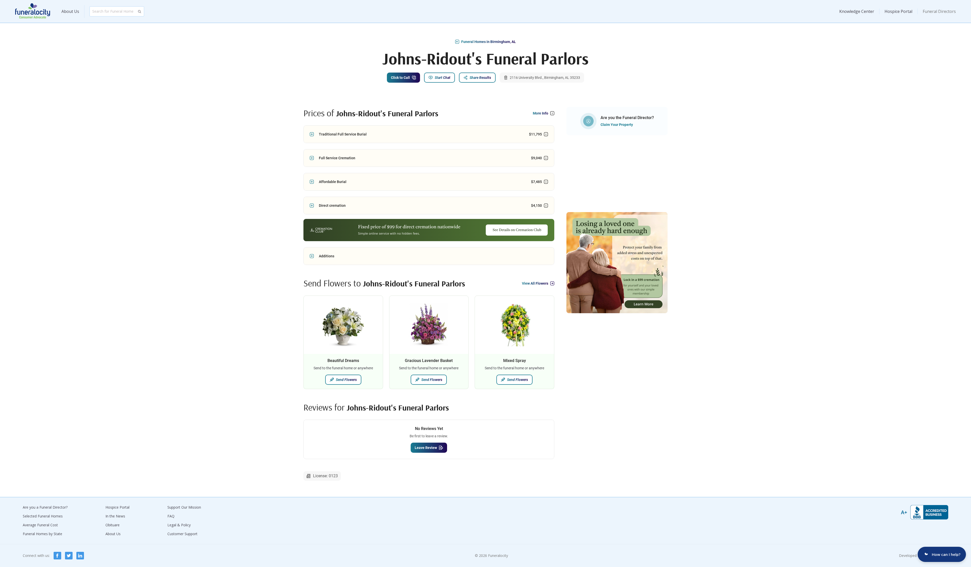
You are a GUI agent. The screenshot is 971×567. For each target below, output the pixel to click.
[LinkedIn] (80, 555)
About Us (70, 11)
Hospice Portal (898, 11)
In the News (115, 516)
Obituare (112, 525)
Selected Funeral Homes (43, 516)
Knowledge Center (856, 11)
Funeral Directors (939, 11)
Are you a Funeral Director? (45, 507)
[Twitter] (69, 555)
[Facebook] (57, 555)
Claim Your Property (617, 125)
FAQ (170, 516)
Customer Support (182, 533)
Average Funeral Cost (40, 525)
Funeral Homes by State (42, 533)
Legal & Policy (179, 525)
